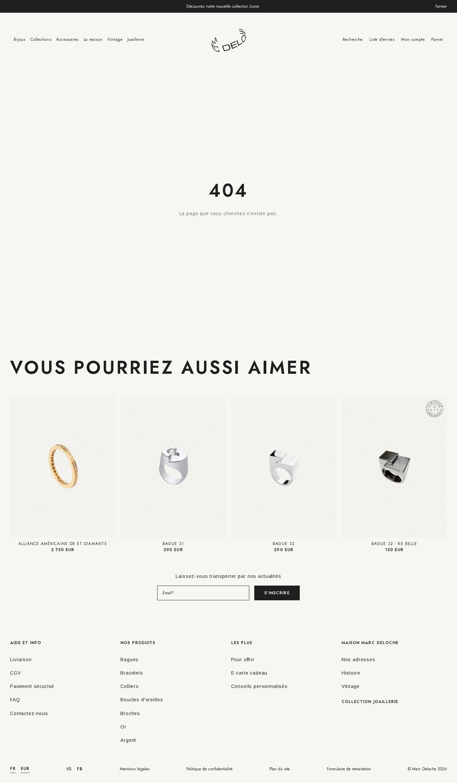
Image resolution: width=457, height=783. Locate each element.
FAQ (15, 699)
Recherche (353, 39)
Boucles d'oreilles (141, 699)
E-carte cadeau (249, 673)
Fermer (441, 6)
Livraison (21, 659)
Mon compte (413, 39)
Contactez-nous (29, 713)
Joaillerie (135, 39)
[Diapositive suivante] (109, 466)
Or (123, 726)
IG (69, 769)
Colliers (129, 686)
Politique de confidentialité (209, 769)
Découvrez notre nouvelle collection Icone (222, 6)
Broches (130, 713)
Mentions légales (135, 769)
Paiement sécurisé (32, 686)
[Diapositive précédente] (16, 466)
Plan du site (279, 769)
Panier (437, 39)
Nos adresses (358, 659)
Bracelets (131, 673)
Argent (128, 740)
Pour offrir (243, 659)
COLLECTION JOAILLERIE (370, 702)
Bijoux (19, 39)
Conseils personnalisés (259, 686)
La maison (93, 39)
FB (80, 769)
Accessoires (67, 39)
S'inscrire (277, 593)
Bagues (129, 659)
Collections (41, 39)
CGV (15, 673)
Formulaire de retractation (349, 769)
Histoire (351, 673)
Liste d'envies (381, 39)
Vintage (114, 39)
